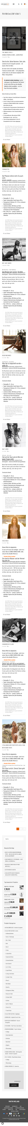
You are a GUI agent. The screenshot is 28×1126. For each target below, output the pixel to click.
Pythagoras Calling (10, 990)
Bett (7, 943)
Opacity (7, 987)
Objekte (7, 1045)
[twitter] (11, 1115)
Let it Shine (8, 967)
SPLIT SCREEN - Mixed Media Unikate (13, 1057)
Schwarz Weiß (9, 997)
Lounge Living (9, 977)
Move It (7, 980)
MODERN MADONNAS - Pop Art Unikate (13, 1029)
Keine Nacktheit (9, 1035)
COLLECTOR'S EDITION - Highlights (12, 1014)
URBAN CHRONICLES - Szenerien (12, 1066)
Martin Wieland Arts (14, 1118)
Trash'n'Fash (8, 1010)
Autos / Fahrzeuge (10, 936)
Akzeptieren (13, 1085)
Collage (7, 1031)
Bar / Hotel (8, 940)
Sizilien (7, 1000)
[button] (18, 3)
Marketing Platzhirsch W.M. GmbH (14, 1119)
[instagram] (16, 1115)
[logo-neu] (5, 3)
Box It (7, 947)
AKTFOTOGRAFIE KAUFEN (10, 869)
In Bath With (8, 953)
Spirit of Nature (9, 1004)
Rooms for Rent (9, 993)
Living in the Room (10, 973)
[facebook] (8, 1115)
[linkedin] (19, 1115)
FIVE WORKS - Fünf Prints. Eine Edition (13, 1025)
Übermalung (8, 1048)
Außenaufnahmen (9, 933)
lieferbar (8, 1038)
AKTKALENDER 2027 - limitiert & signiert (14, 927)
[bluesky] (14, 1115)
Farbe (7, 950)
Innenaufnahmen (9, 960)
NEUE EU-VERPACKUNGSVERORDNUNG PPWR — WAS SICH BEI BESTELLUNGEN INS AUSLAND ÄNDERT (13, 854)
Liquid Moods (9, 970)
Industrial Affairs (9, 957)
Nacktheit (8, 1041)
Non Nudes (8, 983)
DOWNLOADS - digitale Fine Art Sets (12, 1017)
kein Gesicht (8, 963)
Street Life (8, 1007)
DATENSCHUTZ (17, 1081)
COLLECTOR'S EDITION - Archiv (11, 931)
